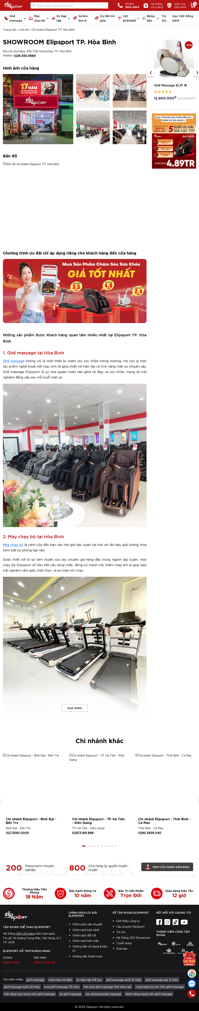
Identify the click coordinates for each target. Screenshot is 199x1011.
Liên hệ (24, 29)
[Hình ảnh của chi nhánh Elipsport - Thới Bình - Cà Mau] (165, 783)
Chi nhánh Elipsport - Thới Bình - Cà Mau (164, 820)
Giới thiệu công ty (128, 921)
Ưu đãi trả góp (107, 18)
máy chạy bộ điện (60, 979)
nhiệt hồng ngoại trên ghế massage (149, 994)
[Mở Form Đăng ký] (189, 959)
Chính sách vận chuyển (87, 924)
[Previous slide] (150, 72)
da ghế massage (70, 994)
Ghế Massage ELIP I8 (170, 85)
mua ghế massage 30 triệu (61, 986)
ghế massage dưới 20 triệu (22, 986)
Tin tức (164, 18)
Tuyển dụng (124, 943)
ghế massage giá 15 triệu (162, 979)
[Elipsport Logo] (13, 5)
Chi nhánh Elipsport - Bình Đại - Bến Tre (31, 820)
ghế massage (35, 979)
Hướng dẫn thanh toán (87, 956)
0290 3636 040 (149, 832)
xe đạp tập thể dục (89, 979)
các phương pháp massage (103, 994)
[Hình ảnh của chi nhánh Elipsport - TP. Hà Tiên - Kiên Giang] (99, 783)
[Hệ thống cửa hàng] (192, 973)
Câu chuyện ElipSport (130, 926)
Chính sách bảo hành (85, 930)
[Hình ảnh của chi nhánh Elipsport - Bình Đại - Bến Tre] (33, 783)
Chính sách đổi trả (84, 935)
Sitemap (121, 948)
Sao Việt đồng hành (182, 18)
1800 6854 (11, 962)
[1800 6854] (192, 993)
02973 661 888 (83, 832)
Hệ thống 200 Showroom (133, 937)
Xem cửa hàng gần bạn (171, 867)
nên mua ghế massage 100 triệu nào (107, 986)
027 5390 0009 (17, 832)
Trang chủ (9, 29)
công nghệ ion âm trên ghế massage (160, 986)
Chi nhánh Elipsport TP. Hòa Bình (53, 29)
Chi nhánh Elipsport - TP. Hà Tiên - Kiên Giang (98, 820)
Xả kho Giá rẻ (83, 18)
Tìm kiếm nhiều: (13, 979)
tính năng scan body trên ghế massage (29, 994)
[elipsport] (162, 943)
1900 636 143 (45, 962)
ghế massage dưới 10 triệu (123, 979)
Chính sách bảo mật (85, 940)
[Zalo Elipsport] (192, 983)
